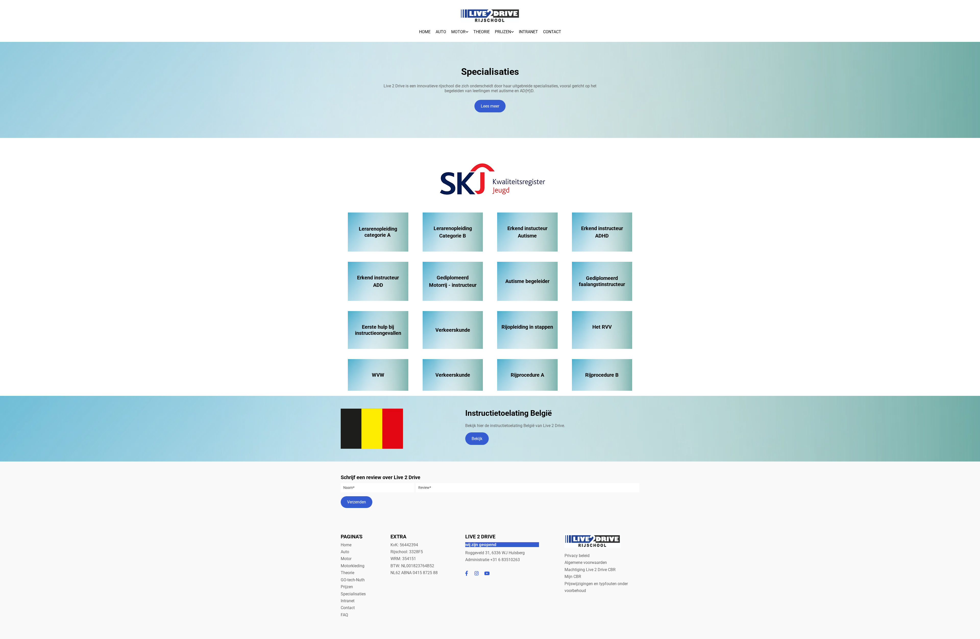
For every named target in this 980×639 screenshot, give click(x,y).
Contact (552, 31)
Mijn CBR (573, 576)
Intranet (528, 31)
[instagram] (477, 573)
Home (425, 31)
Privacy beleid (577, 555)
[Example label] (466, 573)
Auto (441, 31)
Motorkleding (352, 565)
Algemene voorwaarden (586, 562)
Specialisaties (353, 593)
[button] (490, 106)
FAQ (344, 614)
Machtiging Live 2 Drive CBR (591, 569)
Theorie (481, 31)
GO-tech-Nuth (353, 579)
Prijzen (503, 31)
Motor (458, 31)
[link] (460, 30)
